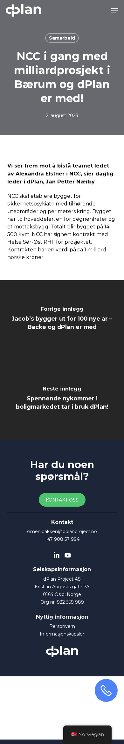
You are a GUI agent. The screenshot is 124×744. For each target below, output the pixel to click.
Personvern (62, 626)
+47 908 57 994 (62, 539)
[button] (114, 10)
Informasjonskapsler (62, 634)
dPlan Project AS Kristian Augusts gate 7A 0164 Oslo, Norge (62, 586)
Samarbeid (62, 38)
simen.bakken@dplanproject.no (62, 531)
